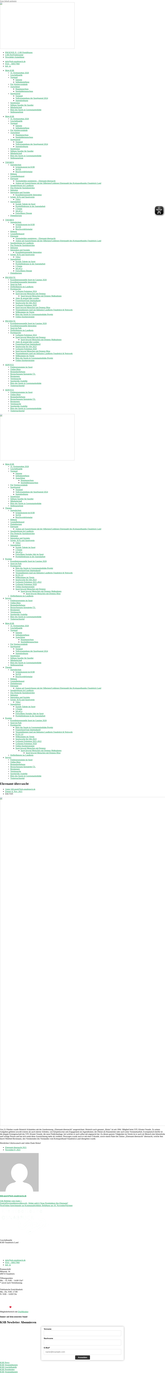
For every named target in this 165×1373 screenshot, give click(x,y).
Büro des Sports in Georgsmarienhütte (25, 110)
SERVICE (9, 365)
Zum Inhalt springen (8, 1)
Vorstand (14, 77)
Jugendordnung (21, 100)
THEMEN (9, 162)
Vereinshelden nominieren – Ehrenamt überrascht (35, 181)
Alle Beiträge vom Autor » (11, 1201)
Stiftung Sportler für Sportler (22, 105)
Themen (8, 508)
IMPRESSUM (74, 1303)
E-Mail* (47, 1348)
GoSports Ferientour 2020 (26, 305)
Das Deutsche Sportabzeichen (22, 188)
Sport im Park (16, 284)
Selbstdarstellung (22, 82)
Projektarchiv (15, 289)
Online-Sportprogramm (24, 317)
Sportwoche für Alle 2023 (26, 303)
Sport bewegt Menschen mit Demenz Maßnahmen (41, 296)
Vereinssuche (15, 379)
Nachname (48, 1338)
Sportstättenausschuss (24, 91)
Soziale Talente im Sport (25, 204)
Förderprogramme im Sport (21, 367)
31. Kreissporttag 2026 (19, 73)
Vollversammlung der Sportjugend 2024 (31, 98)
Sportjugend (15, 93)
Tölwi (17, 199)
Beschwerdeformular (23, 172)
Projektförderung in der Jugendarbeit (30, 206)
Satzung (18, 80)
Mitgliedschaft (16, 107)
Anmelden (82, 1357)
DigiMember (23, 1312)
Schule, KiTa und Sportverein (22, 197)
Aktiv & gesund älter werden (27, 298)
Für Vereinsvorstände (19, 84)
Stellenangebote (16, 112)
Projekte (8, 559)
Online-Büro (15, 369)
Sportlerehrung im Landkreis (22, 185)
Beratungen (15, 376)
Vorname (47, 1329)
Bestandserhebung (17, 372)
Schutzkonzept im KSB (25, 167)
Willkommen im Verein (24, 312)
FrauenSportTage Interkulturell (27, 300)
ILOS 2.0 (19, 575)
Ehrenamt (14, 178)
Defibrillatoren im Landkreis (21, 287)
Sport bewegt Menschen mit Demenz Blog (32, 307)
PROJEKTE (10, 277)
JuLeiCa (18, 211)
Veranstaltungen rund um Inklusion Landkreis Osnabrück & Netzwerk (44, 310)
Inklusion (14, 190)
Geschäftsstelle (16, 75)
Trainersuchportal (17, 385)
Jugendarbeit (15, 202)
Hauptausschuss (21, 89)
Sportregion (15, 103)
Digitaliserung (16, 215)
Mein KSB (9, 70)
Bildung (13, 174)
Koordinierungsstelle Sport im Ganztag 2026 (28, 280)
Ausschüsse (15, 87)
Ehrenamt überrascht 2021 (16, 1147)
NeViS (18, 169)
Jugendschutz (15, 165)
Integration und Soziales (20, 192)
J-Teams (18, 209)
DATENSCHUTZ (89, 1303)
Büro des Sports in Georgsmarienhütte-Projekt (34, 314)
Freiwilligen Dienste (23, 213)
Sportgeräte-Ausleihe (18, 381)
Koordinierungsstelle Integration (28, 195)
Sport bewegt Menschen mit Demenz (30, 294)
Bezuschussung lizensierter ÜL (23, 374)
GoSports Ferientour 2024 (26, 291)
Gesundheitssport (17, 176)
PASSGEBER (21, 1307)
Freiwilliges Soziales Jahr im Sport (29, 554)
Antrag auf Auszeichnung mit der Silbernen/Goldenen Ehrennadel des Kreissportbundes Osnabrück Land (58, 183)
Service (8, 598)
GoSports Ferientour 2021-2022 (28, 582)
